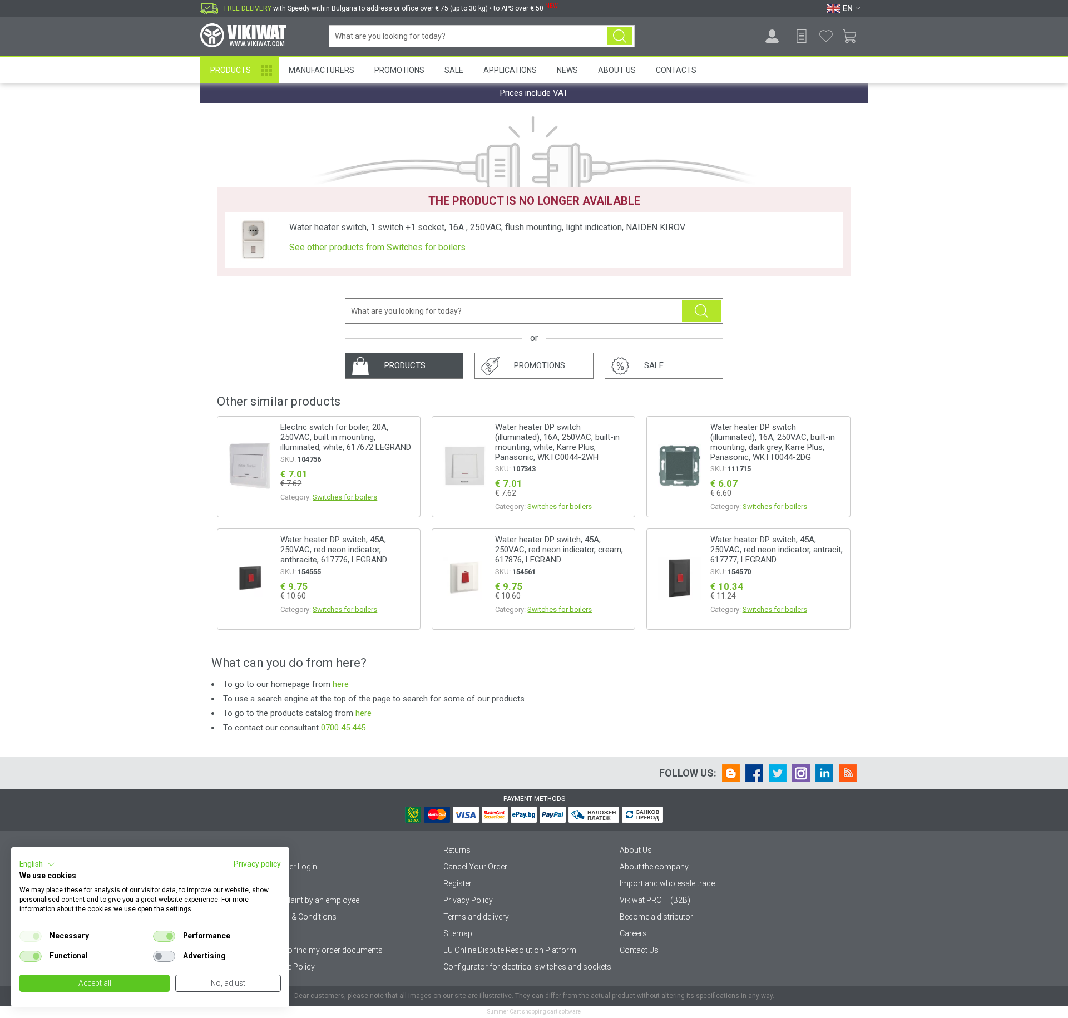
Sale (453, 70)
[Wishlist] (826, 36)
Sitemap (457, 933)
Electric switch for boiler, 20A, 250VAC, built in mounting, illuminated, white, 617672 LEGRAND (345, 437)
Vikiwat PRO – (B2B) (655, 900)
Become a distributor (656, 916)
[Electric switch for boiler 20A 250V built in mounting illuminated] (249, 467)
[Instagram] (801, 773)
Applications (510, 70)
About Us (617, 70)
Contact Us (639, 950)
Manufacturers (321, 70)
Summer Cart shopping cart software (534, 1012)
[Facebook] (754, 773)
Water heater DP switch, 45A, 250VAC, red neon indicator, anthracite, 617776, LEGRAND (333, 550)
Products (230, 70)
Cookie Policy (291, 966)
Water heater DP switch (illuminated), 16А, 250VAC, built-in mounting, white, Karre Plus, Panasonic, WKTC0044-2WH (557, 442)
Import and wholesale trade (667, 883)
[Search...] (619, 36)
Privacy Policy (468, 900)
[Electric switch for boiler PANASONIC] (464, 466)
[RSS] (848, 773)
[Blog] (731, 773)
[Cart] (853, 36)
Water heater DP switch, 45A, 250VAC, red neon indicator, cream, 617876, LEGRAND (559, 550)
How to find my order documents (325, 950)
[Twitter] (778, 773)
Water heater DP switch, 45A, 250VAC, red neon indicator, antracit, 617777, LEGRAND (776, 550)
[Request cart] (801, 36)
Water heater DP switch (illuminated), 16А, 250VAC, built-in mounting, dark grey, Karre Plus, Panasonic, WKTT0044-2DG (772, 442)
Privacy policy (257, 863)
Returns (457, 850)
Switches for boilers (345, 497)
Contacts (676, 70)
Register (457, 883)
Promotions (399, 70)
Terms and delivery (476, 916)
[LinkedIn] (824, 773)
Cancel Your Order (475, 866)
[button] (37, 864)
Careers (633, 933)
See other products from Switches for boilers (377, 247)
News (567, 70)
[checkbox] (30, 936)
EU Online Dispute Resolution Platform (509, 950)
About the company (654, 866)
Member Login (292, 866)
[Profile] (772, 36)
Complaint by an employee (313, 900)
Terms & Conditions (302, 916)
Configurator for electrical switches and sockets (527, 966)
